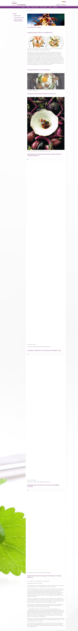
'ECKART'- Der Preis (35, 7)
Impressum (55, 7)
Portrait (23, 7)
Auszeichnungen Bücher (19, 17)
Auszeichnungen (17, 15)
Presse (28, 7)
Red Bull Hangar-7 (43, 7)
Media (50, 7)
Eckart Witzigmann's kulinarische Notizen (18, 20)
